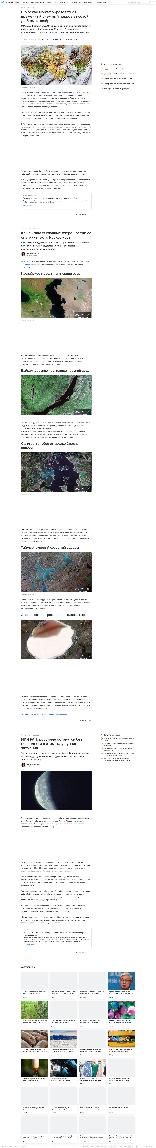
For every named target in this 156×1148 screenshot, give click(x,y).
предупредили (78, 821)
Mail (3, 1146)
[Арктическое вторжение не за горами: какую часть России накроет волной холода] (63, 1043)
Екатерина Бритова (33, 253)
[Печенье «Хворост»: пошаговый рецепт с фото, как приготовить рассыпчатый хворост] (121, 1129)
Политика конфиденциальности (98, 1146)
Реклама (15, 1146)
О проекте (85, 1146)
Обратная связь (129, 1146)
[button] (56, 65)
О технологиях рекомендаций (115, 1146)
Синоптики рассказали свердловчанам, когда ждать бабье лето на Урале (119, 84)
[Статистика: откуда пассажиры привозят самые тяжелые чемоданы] (121, 1043)
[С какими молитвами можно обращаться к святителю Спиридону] (92, 1014)
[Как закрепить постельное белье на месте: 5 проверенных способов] (63, 1014)
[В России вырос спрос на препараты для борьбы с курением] (63, 1100)
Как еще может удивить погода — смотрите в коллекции (44, 714)
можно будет (63, 908)
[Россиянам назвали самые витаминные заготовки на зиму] (92, 1129)
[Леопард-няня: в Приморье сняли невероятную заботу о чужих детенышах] (34, 1014)
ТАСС (33, 7)
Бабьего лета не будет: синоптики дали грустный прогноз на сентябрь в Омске (116, 89)
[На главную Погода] (8, 2)
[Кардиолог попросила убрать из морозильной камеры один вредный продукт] (92, 985)
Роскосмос (85, 261)
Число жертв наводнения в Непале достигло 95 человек (118, 74)
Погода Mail (37, 228)
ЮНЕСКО (72, 431)
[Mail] (2, 2)
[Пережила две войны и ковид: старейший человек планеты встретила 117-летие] (92, 1043)
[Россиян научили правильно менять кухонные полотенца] (121, 1072)
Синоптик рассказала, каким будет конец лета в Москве (117, 79)
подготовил (25, 264)
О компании (8, 1146)
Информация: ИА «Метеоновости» (144, 1146)
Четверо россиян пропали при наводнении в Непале (118, 69)
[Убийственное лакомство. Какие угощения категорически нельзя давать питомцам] (63, 985)
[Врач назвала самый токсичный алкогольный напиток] (34, 1072)
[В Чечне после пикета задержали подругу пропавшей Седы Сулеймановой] (34, 985)
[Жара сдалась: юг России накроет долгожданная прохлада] (92, 1100)
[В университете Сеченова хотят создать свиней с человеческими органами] (34, 1043)
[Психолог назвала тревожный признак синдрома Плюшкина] (34, 1100)
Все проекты (22, 1146)
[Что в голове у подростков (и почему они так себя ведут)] (63, 1129)
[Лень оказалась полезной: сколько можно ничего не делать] (121, 1100)
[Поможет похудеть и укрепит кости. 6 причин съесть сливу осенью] (121, 1014)
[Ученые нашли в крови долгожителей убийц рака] (63, 1072)
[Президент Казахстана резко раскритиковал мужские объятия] (121, 985)
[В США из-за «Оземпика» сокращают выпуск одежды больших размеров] (92, 1072)
